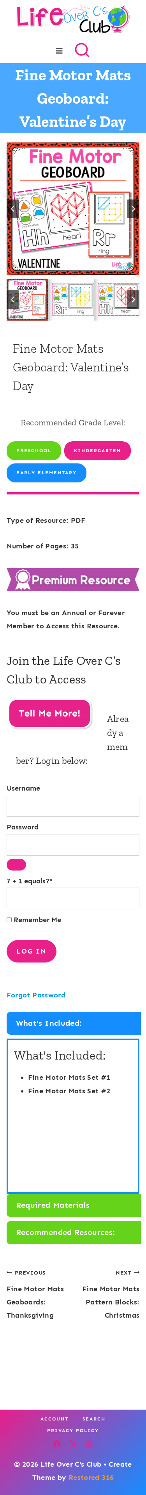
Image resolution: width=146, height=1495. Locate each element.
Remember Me (36, 920)
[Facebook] (57, 1444)
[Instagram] (89, 1444)
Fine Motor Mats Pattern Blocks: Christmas (110, 1294)
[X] (73, 1444)
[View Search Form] (82, 51)
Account (54, 1419)
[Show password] (16, 865)
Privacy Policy (73, 1430)
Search (94, 1419)
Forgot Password (36, 995)
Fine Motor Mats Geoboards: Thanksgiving (35, 1294)
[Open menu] (59, 51)
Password (23, 827)
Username (23, 788)
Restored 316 (91, 1477)
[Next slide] (133, 208)
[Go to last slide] (13, 208)
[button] (27, 299)
